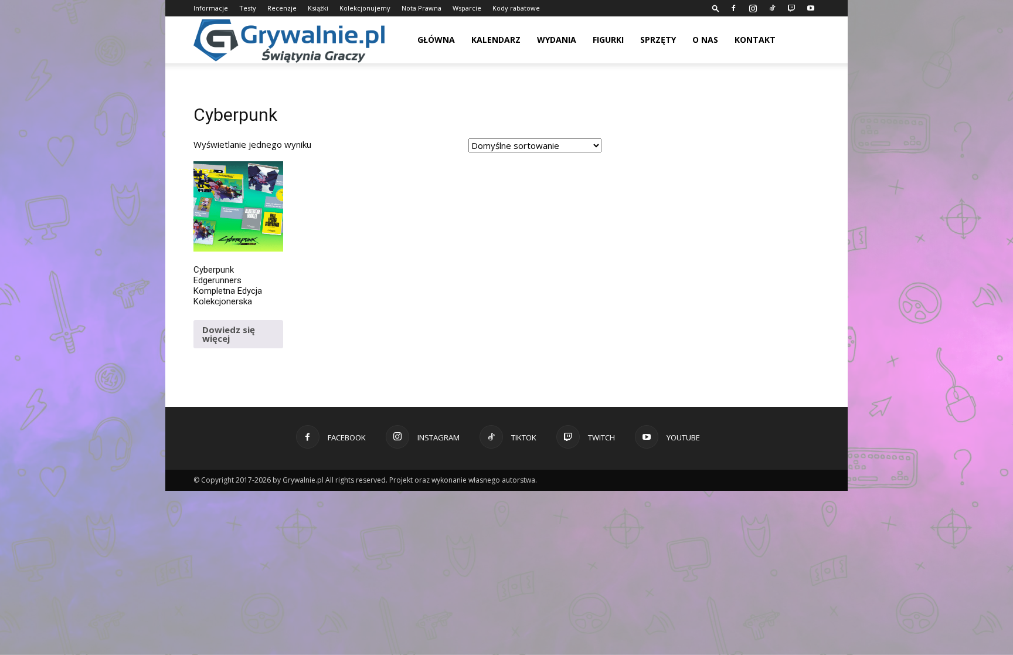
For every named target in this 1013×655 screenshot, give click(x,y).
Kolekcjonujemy (364, 8)
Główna (436, 39)
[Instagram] (753, 8)
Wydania (556, 39)
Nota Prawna (421, 8)
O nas (705, 39)
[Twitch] (791, 8)
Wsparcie (467, 8)
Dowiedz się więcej (228, 334)
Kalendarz (496, 39)
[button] (716, 8)
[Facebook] (733, 8)
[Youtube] (811, 8)
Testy (247, 8)
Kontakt (755, 39)
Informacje (210, 8)
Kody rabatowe (516, 8)
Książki (318, 8)
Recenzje (282, 8)
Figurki (608, 39)
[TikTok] (772, 8)
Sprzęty (658, 39)
